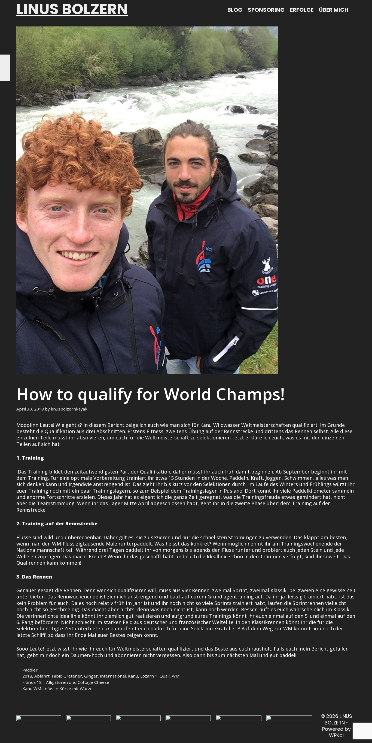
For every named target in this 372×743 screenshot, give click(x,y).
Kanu (133, 676)
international (113, 676)
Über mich (333, 10)
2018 (27, 676)
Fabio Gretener (67, 676)
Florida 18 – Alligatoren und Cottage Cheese (65, 682)
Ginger (91, 676)
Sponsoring (266, 10)
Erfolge (301, 10)
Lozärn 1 (148, 676)
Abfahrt (42, 676)
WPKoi (336, 735)
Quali (165, 676)
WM (176, 676)
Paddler (30, 670)
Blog (234, 10)
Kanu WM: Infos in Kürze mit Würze (57, 688)
